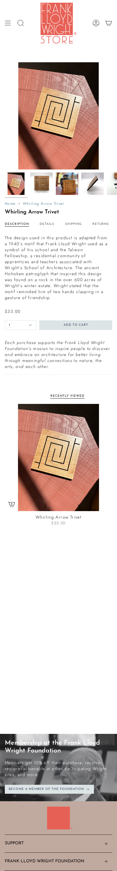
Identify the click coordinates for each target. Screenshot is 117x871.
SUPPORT (14, 843)
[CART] (108, 23)
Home (10, 203)
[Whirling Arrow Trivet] (58, 457)
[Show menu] (8, 23)
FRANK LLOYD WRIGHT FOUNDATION (44, 861)
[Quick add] (11, 504)
